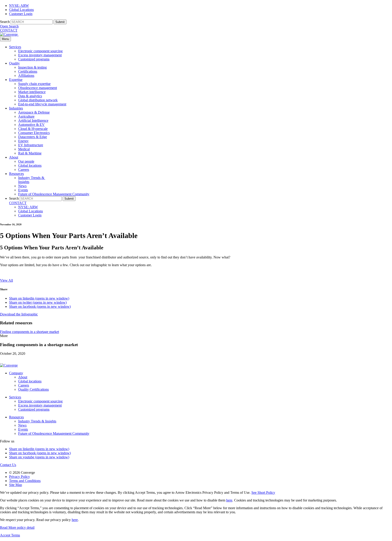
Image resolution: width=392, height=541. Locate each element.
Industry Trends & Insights (37, 421)
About (13, 157)
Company (16, 373)
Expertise (15, 80)
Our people (26, 161)
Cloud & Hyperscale (33, 129)
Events (23, 190)
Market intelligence (32, 92)
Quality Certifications (33, 389)
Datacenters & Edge (32, 137)
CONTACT (8, 30)
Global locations (30, 165)
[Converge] (9, 34)
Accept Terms (10, 535)
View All (6, 280)
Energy (23, 141)
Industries (16, 108)
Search (5, 22)
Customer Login (20, 14)
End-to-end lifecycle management (42, 104)
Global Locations (21, 10)
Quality (14, 63)
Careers (23, 169)
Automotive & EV (31, 125)
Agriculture (26, 116)
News (22, 186)
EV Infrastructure (30, 145)
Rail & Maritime (30, 153)
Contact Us (8, 465)
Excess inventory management (40, 55)
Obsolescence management (37, 88)
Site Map (15, 485)
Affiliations (26, 75)
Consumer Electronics (34, 133)
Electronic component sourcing (40, 51)
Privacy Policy (19, 477)
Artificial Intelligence (33, 120)
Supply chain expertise (34, 84)
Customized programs (33, 59)
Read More (17, 527)
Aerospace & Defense (34, 112)
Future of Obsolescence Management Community (53, 194)
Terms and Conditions (25, 481)
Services (15, 47)
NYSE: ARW (19, 5)
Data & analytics (30, 96)
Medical (24, 149)
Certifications (27, 71)
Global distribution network (38, 100)
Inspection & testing (32, 67)
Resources (16, 174)
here (229, 500)
